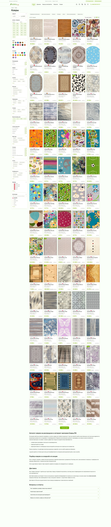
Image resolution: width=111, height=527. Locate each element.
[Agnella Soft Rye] (50, 358)
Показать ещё (65, 427)
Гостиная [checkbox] (14, 100)
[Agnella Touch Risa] (78, 412)
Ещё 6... (13, 104)
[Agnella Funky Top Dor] (50, 170)
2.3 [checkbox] (21, 28)
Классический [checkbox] (22, 162)
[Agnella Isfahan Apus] (50, 277)
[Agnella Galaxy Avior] (50, 250)
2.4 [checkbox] (14, 32)
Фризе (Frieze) (14, 129)
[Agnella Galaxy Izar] (64, 250)
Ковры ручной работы (47, 4)
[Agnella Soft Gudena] (93, 331)
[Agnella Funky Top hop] (93, 170)
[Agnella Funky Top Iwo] (36, 197)
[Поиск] (76, 4)
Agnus (15, 199)
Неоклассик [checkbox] (15, 164)
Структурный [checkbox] (20, 138)
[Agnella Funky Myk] (50, 143)
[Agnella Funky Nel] (64, 143)
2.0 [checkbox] (17, 30)
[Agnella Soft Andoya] (36, 331)
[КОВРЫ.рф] (14, 4)
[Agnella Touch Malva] (36, 412)
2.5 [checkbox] (17, 32)
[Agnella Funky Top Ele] (64, 170)
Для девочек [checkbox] (20, 174)
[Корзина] (85, 4)
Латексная (14, 153)
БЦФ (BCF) (14, 131)
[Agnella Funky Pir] (78, 143)
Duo (14, 203)
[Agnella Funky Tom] (93, 143)
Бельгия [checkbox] (23, 109)
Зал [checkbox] (23, 100)
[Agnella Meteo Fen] (93, 304)
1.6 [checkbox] (17, 28)
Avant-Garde (16, 200)
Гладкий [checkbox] (14, 138)
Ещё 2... (13, 83)
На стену (13, 64)
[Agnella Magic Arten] (36, 304)
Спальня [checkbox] (14, 102)
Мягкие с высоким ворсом (71, 14)
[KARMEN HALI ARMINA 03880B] (78, 60)
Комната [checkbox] (19, 100)
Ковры (33, 4)
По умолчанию (88, 17)
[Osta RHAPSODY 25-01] (50, 88)
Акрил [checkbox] (24, 81)
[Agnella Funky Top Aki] (36, 170)
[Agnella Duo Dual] (78, 116)
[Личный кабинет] (88, 4)
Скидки (61, 4)
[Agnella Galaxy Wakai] (78, 250)
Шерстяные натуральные (46, 14)
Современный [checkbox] (15, 162)
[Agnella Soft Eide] (78, 331)
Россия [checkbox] (14, 109)
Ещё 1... (13, 157)
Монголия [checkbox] (19, 111)
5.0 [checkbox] (21, 34)
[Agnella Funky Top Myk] (64, 197)
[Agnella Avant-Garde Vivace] (78, 88)
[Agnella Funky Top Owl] (93, 197)
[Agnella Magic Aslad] (50, 304)
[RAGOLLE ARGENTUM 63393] (64, 60)
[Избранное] (79, 4)
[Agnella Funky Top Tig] (93, 223)
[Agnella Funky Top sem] (50, 223)
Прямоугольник (14, 69)
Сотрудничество (90, 1)
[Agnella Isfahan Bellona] (64, 277)
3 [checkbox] (17, 118)
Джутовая (14, 148)
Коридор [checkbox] (19, 102)
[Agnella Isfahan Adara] (36, 277)
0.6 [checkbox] (14, 23)
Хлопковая (14, 150)
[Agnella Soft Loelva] (36, 358)
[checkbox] (13, 43)
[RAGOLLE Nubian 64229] (50, 32)
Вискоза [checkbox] (14, 81)
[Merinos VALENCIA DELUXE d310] (36, 60)
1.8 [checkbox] (21, 25)
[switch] (25, 62)
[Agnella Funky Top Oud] (78, 197)
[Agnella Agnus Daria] (64, 88)
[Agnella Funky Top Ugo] (36, 250)
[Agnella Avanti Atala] (93, 88)
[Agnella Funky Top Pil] (36, 223)
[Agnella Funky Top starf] (93, 60)
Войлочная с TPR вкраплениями (17, 155)
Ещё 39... (13, 190)
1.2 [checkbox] (17, 25)
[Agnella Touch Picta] (50, 412)
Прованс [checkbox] (20, 164)
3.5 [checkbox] (25, 30)
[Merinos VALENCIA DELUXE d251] (36, 88)
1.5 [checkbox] (25, 23)
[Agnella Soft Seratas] (64, 358)
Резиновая (14, 152)
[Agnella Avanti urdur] (64, 116)
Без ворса (59, 14)
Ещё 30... (13, 123)
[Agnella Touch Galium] (93, 385)
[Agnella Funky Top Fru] (78, 170)
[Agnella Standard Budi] (36, 385)
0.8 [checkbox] (17, 23)
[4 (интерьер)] (99, 17)
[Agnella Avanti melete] (36, 116)
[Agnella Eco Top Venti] (93, 116)
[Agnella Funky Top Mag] (50, 197)
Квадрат (13, 74)
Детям (64, 14)
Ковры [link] (16, 7)
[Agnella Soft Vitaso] (93, 358)
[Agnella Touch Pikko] (64, 412)
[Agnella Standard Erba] (50, 385)
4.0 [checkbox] (21, 32)
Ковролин (56, 4)
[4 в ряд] (95, 17)
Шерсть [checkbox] (19, 81)
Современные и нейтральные (35, 14)
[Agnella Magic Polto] (64, 304)
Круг (13, 72)
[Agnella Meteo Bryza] (78, 304)
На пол (13, 62)
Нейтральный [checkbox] (15, 88)
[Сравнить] (41, 23)
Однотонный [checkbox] (15, 93)
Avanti (15, 202)
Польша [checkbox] (14, 111)
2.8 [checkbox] (14, 34)
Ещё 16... (13, 95)
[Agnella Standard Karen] (64, 385)
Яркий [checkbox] (19, 52)
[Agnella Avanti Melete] (50, 116)
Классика (53, 14)
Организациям (98, 1)
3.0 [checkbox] (17, 34)
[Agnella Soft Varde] (78, 358)
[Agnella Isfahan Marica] (78, 277)
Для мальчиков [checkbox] (15, 176)
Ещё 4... (13, 178)
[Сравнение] (82, 4)
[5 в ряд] (97, 17)
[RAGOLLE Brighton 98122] (64, 32)
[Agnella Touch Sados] (93, 412)
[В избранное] (41, 21)
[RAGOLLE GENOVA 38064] (36, 32)
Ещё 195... (13, 206)
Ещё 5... (13, 143)
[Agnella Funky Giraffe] (36, 143)
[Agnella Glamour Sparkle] (93, 250)
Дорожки (39, 4)
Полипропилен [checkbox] (15, 79)
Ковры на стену (80, 14)
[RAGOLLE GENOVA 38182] (93, 32)
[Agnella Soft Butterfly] (64, 331)
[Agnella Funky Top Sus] (78, 223)
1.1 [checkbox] (21, 23)
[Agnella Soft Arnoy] (50, 331)
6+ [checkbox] (25, 34)
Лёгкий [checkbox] (14, 174)
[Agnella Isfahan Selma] (93, 277)
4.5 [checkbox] (25, 32)
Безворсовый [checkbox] (15, 141)
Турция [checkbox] (19, 109)
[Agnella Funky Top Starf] (64, 223)
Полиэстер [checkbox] (22, 79)
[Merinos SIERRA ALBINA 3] (50, 60)
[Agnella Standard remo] (78, 385)
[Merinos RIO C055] (78, 32)
